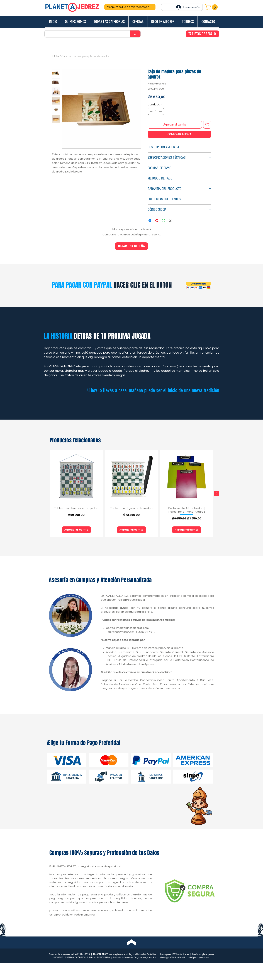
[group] (131, 493)
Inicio (55, 56)
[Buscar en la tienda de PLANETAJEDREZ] (135, 33)
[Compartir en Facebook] (150, 220)
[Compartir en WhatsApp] (163, 220)
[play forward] (211, 760)
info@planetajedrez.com (132, 627)
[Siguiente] (216, 493)
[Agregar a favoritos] (207, 125)
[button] (212, 7)
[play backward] (51, 760)
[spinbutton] (156, 111)
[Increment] (161, 111)
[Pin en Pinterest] (157, 220)
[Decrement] (150, 111)
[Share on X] (170, 220)
